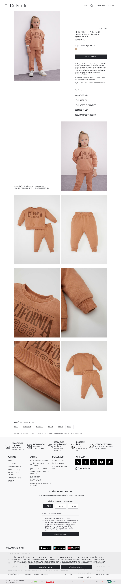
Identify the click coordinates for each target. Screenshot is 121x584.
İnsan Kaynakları (14, 466)
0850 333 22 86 (57, 469)
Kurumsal (11, 460)
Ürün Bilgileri (81, 100)
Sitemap (10, 481)
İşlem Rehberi (35, 477)
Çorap (60, 427)
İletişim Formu (58, 463)
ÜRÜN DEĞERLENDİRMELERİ (86, 105)
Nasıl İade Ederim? (39, 469)
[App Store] (45, 548)
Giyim (16, 427)
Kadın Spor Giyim (84, 577)
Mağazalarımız (58, 460)
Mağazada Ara (81, 95)
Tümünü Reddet (44, 567)
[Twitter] (93, 462)
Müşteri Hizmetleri (59, 466)
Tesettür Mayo (13, 574)
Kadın (48, 506)
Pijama (50, 427)
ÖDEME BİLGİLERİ (81, 110)
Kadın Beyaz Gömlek (104, 574)
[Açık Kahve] (76, 49)
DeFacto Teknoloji (14, 478)
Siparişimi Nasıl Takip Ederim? (40, 464)
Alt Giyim (39, 427)
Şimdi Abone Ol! (60, 534)
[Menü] (6, 5)
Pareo (45, 574)
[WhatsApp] (78, 462)
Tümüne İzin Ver (76, 567)
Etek (69, 427)
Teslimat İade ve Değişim (86, 115)
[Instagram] (101, 462)
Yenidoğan (27, 427)
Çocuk (73, 506)
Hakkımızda (11, 463)
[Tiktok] (109, 462)
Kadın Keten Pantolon (34, 574)
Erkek (60, 506)
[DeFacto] (19, 5)
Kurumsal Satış (13, 469)
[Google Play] (59, 548)
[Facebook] (85, 462)
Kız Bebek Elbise (66, 574)
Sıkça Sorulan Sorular (39, 460)
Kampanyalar (35, 480)
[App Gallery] (73, 548)
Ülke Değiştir (84, 469)
